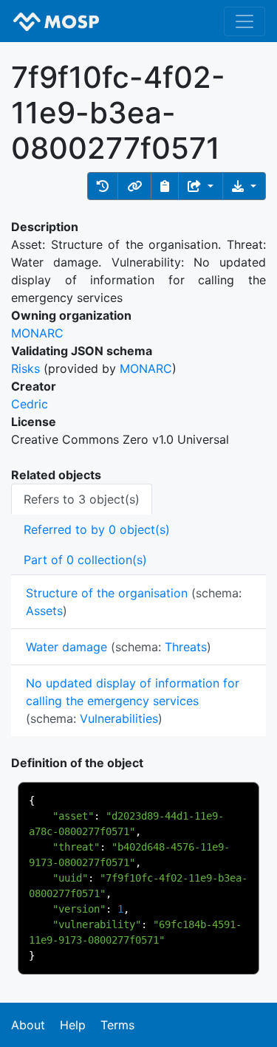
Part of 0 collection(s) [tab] (85, 559)
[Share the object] (200, 186)
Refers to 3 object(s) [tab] (82, 499)
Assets (44, 610)
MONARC (37, 333)
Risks (25, 368)
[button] (102, 186)
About (28, 1024)
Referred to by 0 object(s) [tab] (97, 529)
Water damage (66, 646)
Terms (117, 1024)
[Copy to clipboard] (165, 186)
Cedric (29, 404)
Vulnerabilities (119, 718)
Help (73, 1024)
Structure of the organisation (107, 593)
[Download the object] (244, 186)
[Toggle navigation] (244, 21)
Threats (186, 646)
